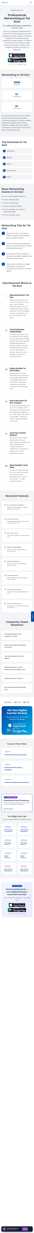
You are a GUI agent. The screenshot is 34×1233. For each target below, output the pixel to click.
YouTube (18, 702)
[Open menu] (30, 2)
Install (25, 1229)
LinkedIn (27, 702)
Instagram (8, 702)
